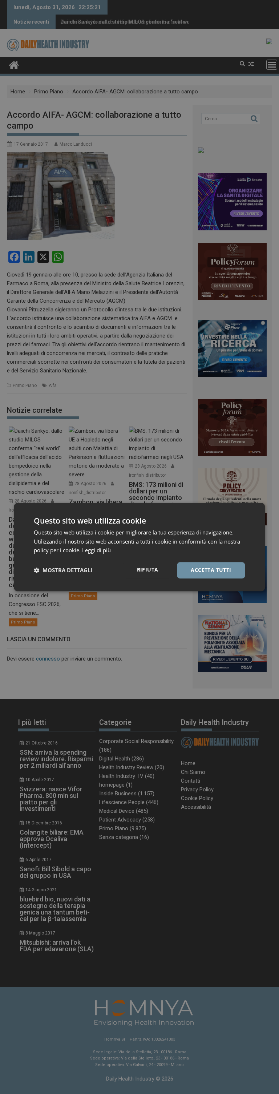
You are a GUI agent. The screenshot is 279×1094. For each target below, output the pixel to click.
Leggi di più (96, 550)
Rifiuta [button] (147, 569)
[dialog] (139, 547)
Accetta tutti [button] (211, 569)
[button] (63, 570)
